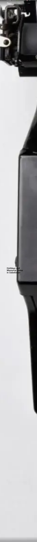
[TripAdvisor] (10, 0)
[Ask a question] (29, 0)
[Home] (9, 3)
